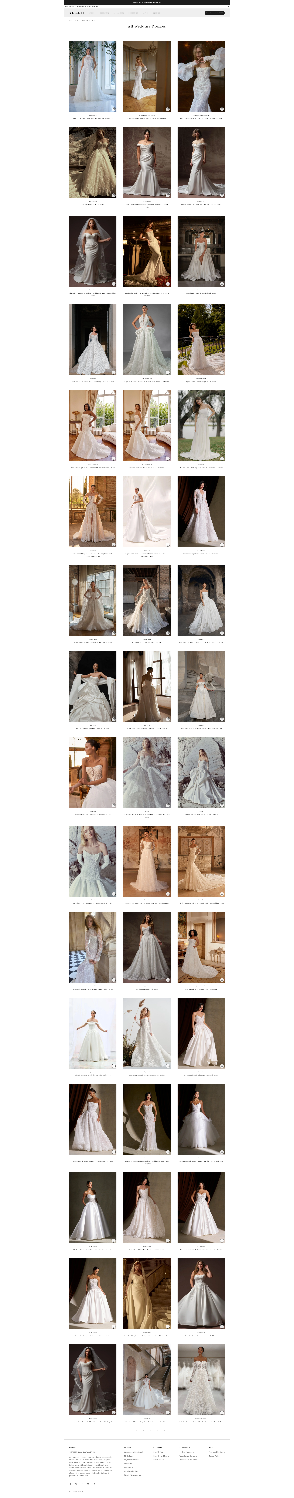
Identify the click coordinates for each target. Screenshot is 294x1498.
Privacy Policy (214, 1456)
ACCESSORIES (119, 13)
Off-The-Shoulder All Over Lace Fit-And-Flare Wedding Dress (201, 903)
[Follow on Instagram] (76, 1484)
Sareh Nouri (93, 378)
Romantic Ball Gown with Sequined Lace (147, 642)
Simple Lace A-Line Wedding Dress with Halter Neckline (92, 118)
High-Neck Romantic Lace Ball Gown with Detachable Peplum (147, 382)
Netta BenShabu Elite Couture (147, 115)
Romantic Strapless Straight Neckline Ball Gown (93, 814)
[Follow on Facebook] (70, 1484)
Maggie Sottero (93, 201)
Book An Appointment (187, 1452)
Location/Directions (131, 1471)
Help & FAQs (128, 1467)
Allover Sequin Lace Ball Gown (93, 204)
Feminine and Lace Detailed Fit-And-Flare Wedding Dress (201, 118)
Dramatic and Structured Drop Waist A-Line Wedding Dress (201, 642)
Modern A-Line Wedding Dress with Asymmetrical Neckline (201, 468)
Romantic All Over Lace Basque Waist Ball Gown (147, 1250)
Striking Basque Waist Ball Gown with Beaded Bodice (92, 1250)
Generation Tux (158, 1460)
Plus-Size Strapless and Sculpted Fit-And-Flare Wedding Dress (147, 1336)
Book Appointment (214, 13)
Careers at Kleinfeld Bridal (133, 1452)
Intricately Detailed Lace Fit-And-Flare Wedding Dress (93, 989)
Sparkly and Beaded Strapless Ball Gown (201, 382)
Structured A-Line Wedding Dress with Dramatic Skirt (147, 728)
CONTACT (156, 13)
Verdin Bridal (93, 115)
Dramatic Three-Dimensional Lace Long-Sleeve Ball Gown (93, 382)
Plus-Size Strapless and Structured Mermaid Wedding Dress (93, 468)
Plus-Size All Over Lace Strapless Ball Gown (201, 989)
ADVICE (145, 13)
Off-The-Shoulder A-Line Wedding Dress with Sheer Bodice (201, 1422)
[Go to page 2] (164, 1430)
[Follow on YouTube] (88, 1484)
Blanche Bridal (201, 290)
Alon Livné (201, 639)
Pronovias (93, 550)
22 (157, 1430)
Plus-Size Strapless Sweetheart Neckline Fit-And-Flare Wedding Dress (92, 294)
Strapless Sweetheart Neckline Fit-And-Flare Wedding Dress (93, 1422)
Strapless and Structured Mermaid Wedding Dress (147, 468)
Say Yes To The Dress (131, 1460)
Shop (76, 20)
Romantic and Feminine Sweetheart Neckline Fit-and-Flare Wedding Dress (147, 1162)
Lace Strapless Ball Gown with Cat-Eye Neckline (147, 1075)
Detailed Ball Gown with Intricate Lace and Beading (93, 642)
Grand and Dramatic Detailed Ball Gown (201, 293)
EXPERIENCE (133, 13)
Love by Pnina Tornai (201, 1418)
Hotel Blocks (91, 6)
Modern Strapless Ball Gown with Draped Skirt (93, 728)
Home (71, 20)
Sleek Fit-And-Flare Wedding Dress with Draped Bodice (201, 204)
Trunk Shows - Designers (188, 1456)
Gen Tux (98, 6)
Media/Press (128, 1456)
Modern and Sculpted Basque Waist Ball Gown (201, 1075)
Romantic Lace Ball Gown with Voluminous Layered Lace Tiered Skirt (147, 815)
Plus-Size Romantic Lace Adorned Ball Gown (201, 1336)
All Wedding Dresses (88, 20)
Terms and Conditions (217, 1452)
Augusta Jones (93, 1072)
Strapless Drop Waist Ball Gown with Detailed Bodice (92, 903)
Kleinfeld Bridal (70, 6)
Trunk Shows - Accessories (189, 1460)
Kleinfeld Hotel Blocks (161, 1456)
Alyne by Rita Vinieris (147, 1072)
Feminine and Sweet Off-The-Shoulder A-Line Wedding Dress (147, 903)
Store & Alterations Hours (133, 1475)
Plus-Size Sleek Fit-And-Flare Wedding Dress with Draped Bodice (147, 205)
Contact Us (128, 1464)
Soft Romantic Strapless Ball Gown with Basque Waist (93, 1161)
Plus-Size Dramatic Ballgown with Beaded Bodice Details (201, 1250)
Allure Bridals (201, 550)
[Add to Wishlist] (113, 109)
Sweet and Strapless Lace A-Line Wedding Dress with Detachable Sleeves (93, 555)
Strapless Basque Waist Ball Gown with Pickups (201, 814)
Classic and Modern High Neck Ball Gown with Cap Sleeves (146, 1422)
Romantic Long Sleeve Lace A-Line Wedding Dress (201, 554)
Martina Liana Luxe (146, 378)
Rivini (147, 811)
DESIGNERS (104, 13)
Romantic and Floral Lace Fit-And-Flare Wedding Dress (147, 118)
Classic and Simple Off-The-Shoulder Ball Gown (93, 1075)
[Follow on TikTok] (94, 1484)
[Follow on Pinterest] (82, 1484)
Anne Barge (201, 464)
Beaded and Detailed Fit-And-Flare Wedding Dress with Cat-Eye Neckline (147, 294)
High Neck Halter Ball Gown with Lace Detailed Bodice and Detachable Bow (147, 555)
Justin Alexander (201, 378)
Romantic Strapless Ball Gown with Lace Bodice (92, 1336)
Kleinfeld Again (81, 6)
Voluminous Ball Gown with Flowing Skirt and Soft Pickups (201, 1161)
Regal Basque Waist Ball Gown (147, 989)
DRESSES (92, 13)
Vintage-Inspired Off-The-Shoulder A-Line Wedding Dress (201, 728)
